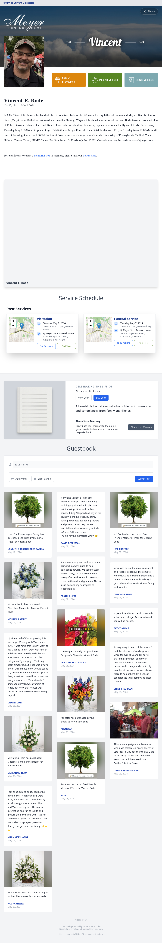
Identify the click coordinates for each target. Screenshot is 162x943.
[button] (22, 326)
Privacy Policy (72, 929)
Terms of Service (89, 929)
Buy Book (101, 397)
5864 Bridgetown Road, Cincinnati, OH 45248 (55, 338)
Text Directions (46, 346)
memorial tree (42, 155)
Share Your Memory (141, 427)
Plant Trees (66, 346)
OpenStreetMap (84, 934)
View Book (83, 397)
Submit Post (144, 478)
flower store (89, 155)
